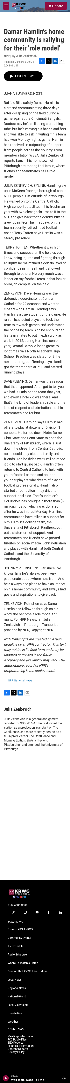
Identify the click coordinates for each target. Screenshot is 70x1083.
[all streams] (65, 1078)
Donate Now (15, 1013)
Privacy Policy (16, 1052)
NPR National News (20, 680)
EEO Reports (15, 1042)
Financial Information (21, 1045)
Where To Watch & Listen (23, 963)
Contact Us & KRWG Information (27, 971)
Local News (15, 979)
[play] (6, 1078)
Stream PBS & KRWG (20, 929)
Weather (13, 1021)
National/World (17, 996)
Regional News (17, 988)
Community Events (19, 937)
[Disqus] (35, 827)
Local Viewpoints (18, 1004)
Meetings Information (21, 1036)
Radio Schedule (17, 954)
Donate (57, 6)
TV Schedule (15, 946)
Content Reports (18, 1049)
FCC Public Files (17, 1039)
